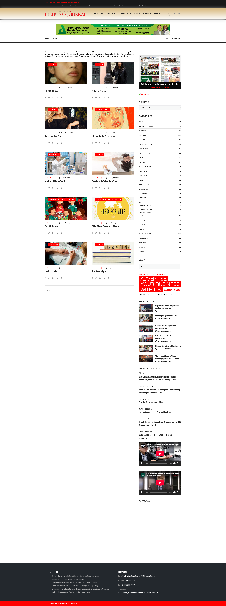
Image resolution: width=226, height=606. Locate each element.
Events (142, 157)
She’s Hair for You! (53, 136)
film (140, 373)
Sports (142, 247)
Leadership (143, 193)
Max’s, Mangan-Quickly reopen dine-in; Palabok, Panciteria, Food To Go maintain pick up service (157, 378)
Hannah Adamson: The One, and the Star (155, 412)
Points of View (102, 109)
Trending (145, 13)
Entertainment (145, 153)
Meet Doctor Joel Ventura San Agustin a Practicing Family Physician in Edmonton (159, 391)
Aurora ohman (144, 408)
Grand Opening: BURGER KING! (166, 315)
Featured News (123, 13)
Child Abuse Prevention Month (105, 226)
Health (142, 180)
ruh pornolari (144, 431)
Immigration (144, 184)
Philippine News (146, 212)
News (136, 13)
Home (96, 13)
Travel (141, 251)
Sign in (178, 13)
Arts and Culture (146, 126)
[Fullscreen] (178, 463)
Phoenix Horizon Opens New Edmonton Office (165, 326)
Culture (142, 140)
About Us (65, 6)
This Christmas (51, 226)
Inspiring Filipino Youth (55, 181)
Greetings (143, 175)
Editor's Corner (145, 144)
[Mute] (174, 463)
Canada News (145, 206)
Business (142, 131)
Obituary (143, 220)
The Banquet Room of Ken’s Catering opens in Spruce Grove (167, 357)
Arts (141, 122)
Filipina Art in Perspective (103, 136)
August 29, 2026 (119, 6)
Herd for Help (51, 271)
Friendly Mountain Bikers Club (151, 402)
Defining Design (99, 91)
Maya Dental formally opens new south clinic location (167, 306)
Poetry (142, 229)
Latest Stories (107, 13)
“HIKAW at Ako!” (52, 91)
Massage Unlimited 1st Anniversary (168, 346)
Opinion (99, 154)
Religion (142, 242)
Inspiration (54, 154)
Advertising (92, 6)
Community (54, 199)
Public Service (114, 199)
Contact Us (73, 6)
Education (53, 244)
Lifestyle (53, 109)
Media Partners (146, 209)
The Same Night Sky (100, 271)
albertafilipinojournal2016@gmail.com (139, 576)
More (156, 13)
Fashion (52, 64)
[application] (160, 453)
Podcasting (129, 6)
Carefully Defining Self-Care (104, 181)
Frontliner (143, 171)
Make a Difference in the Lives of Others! (155, 434)
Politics (143, 216)
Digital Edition (83, 6)
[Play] (142, 463)
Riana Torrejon (51, 88)
